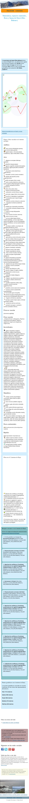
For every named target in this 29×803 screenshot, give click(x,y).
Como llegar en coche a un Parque (10, 722)
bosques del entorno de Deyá (10, 533)
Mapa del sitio (10, 10)
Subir (14, 797)
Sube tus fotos (4, 765)
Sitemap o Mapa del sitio (19, 740)
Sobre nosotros (19, 797)
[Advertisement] (14, 38)
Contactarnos (19, 10)
